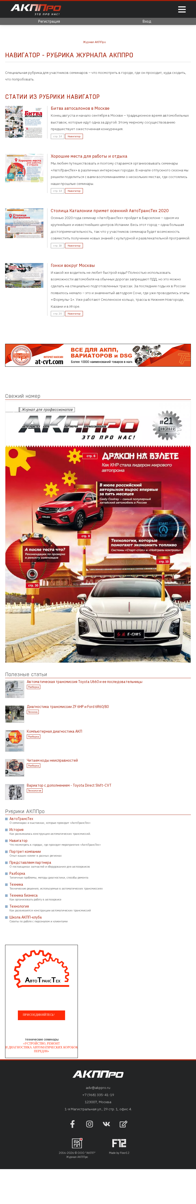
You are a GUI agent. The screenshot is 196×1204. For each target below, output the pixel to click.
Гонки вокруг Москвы (73, 265)
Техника (33, 712)
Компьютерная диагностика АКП (54, 731)
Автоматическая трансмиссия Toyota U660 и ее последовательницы (84, 681)
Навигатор (74, 136)
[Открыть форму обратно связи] (123, 1124)
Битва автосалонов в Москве (80, 108)
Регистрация (49, 21)
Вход (147, 21)
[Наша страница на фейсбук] (72, 1126)
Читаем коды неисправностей (52, 760)
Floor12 (124, 1153)
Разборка (33, 687)
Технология (34, 790)
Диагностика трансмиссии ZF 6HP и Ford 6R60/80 (68, 706)
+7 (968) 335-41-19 (98, 1094)
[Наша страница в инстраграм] (89, 1126)
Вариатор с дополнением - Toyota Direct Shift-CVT (69, 785)
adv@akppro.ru (98, 1087)
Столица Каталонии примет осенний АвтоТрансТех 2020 (110, 210)
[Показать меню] (182, 9)
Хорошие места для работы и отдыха (89, 156)
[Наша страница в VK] (106, 1126)
